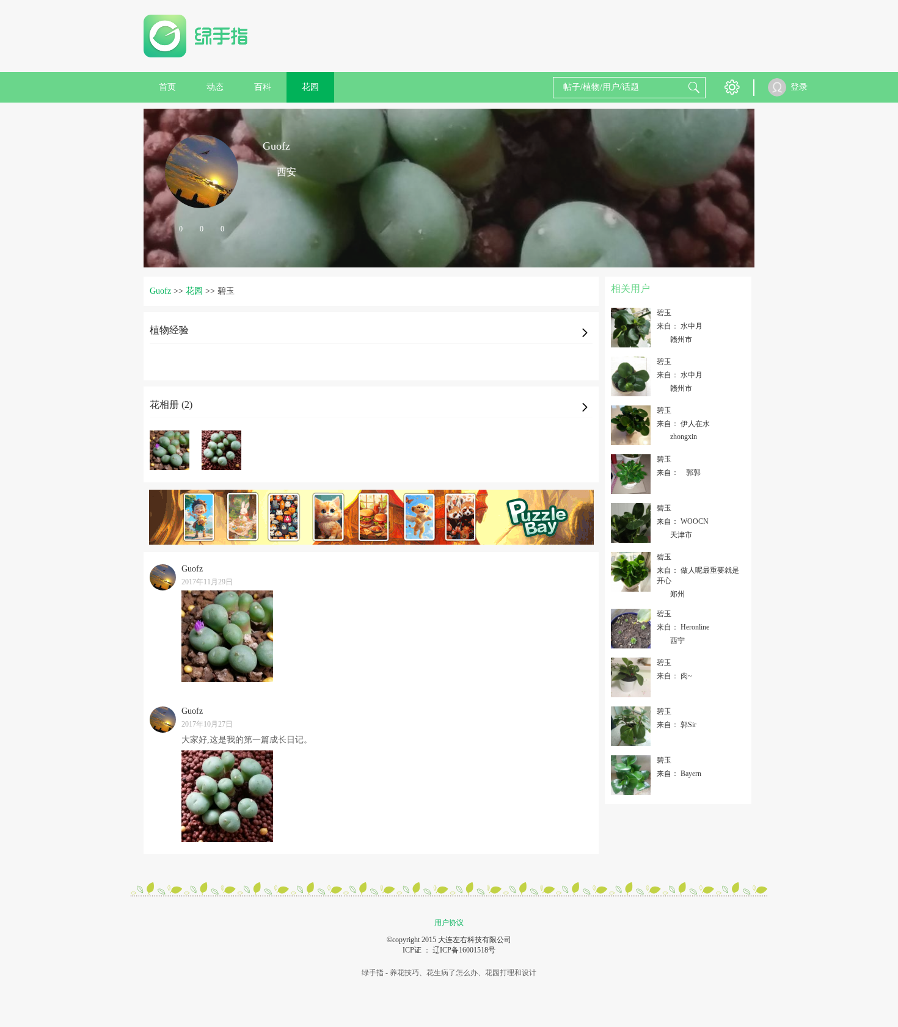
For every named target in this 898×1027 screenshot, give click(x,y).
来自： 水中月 (680, 326)
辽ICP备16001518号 (464, 950)
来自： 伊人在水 (683, 423)
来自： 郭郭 (681, 472)
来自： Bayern (679, 773)
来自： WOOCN (683, 521)
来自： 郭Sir (676, 724)
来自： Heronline (683, 627)
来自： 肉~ (674, 676)
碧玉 (664, 312)
